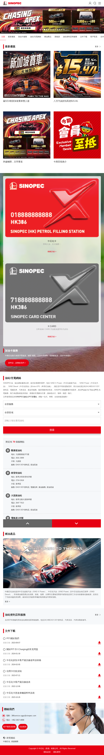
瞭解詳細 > (52, 252)
